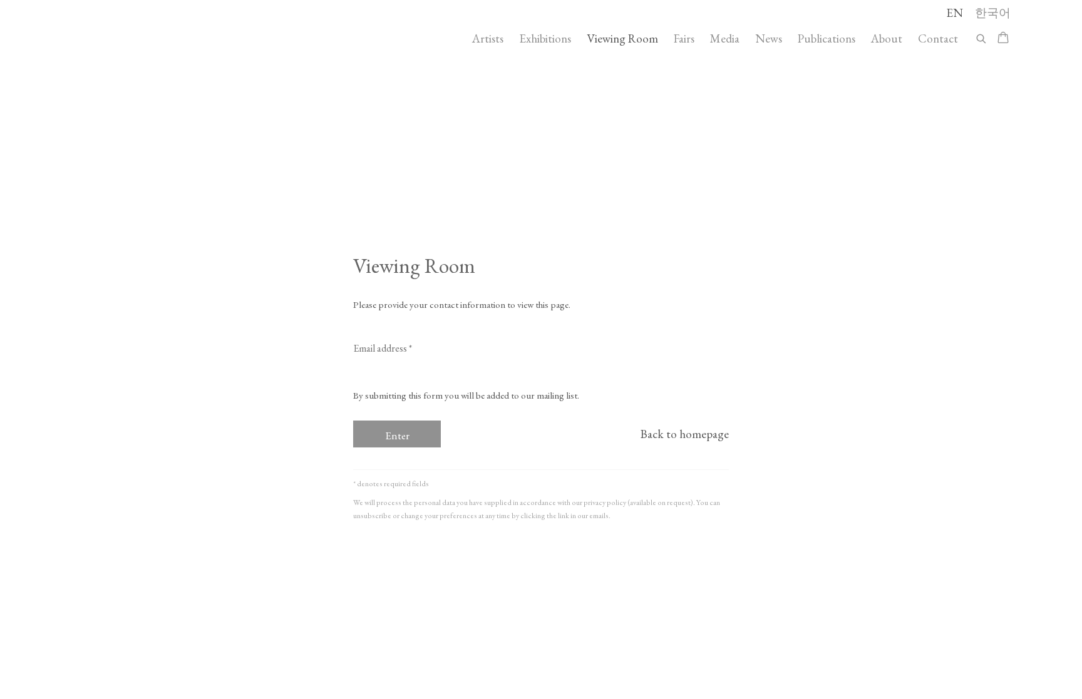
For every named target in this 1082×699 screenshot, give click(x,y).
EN (954, 13)
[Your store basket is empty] (1003, 38)
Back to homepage (685, 434)
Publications (826, 38)
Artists (487, 38)
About (886, 38)
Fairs (684, 38)
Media (724, 38)
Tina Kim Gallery (159, 38)
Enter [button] (397, 435)
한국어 (993, 13)
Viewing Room (622, 38)
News (768, 38)
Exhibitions (545, 38)
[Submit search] (981, 36)
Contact (938, 38)
